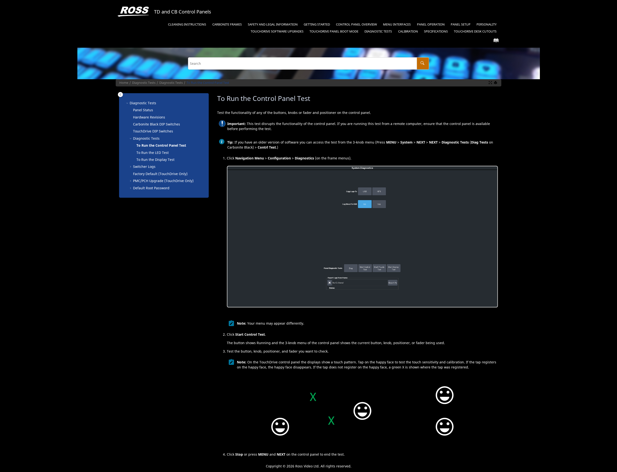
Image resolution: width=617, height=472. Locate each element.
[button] (128, 103)
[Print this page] (496, 82)
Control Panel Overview (356, 24)
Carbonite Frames (227, 24)
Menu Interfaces (397, 24)
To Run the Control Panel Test (208, 83)
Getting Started (317, 24)
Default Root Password (151, 188)
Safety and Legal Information (273, 24)
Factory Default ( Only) (160, 173)
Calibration (408, 31)
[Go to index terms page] (495, 41)
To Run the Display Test (155, 159)
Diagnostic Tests (378, 31)
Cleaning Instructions (187, 24)
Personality (486, 24)
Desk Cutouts (475, 31)
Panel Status (143, 110)
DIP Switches (156, 124)
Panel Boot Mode (333, 31)
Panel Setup (460, 24)
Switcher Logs (144, 166)
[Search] (423, 63)
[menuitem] (187, 24)
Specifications (436, 31)
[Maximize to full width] (490, 82)
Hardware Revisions (149, 117)
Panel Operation (431, 24)
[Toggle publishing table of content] (120, 94)
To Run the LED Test (152, 152)
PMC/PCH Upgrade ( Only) (163, 180)
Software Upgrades (277, 31)
